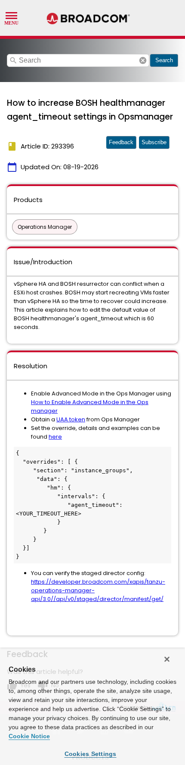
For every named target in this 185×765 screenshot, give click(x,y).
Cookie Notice (29, 736)
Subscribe (154, 142)
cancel (143, 60)
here (55, 437)
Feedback (121, 142)
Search (164, 60)
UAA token (70, 419)
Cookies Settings (91, 753)
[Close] (167, 659)
